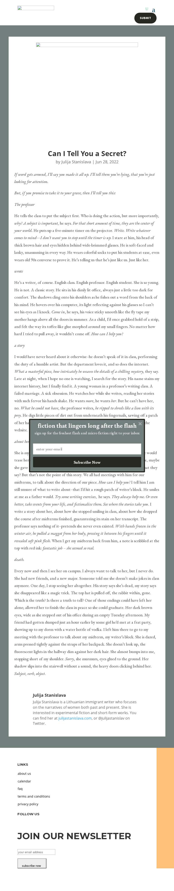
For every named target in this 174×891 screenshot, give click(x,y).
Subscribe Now (87, 462)
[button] (87, 425)
